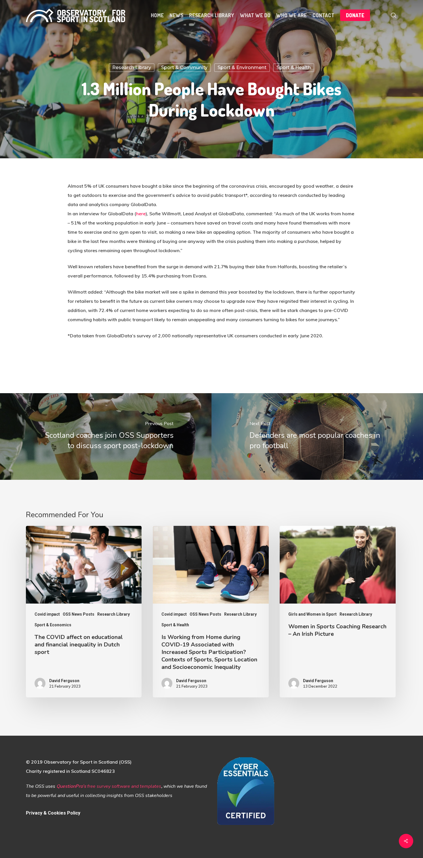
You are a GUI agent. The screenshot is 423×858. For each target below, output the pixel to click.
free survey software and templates (124, 786)
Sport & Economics (53, 625)
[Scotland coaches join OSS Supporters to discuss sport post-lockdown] (106, 436)
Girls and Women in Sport (312, 614)
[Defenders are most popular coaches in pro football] (317, 436)
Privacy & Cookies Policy (53, 813)
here (141, 213)
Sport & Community (184, 67)
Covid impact (47, 614)
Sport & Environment (242, 67)
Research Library (131, 67)
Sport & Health (294, 67)
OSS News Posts (78, 614)
